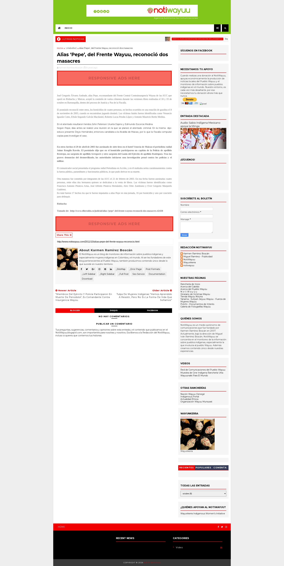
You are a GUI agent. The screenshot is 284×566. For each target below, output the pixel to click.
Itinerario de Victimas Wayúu (195, 294)
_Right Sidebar (106, 274)
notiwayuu (188, 265)
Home (60, 48)
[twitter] (222, 527)
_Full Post (123, 274)
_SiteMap (120, 269)
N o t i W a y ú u (188, 291)
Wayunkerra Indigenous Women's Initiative (202, 513)
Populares (203, 467)
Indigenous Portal (189, 396)
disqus (113, 310)
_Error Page (135, 269)
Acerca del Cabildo (189, 286)
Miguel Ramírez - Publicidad (197, 256)
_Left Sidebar (88, 274)
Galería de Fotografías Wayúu (195, 306)
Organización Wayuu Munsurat (196, 401)
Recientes (186, 467)
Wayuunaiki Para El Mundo (194, 375)
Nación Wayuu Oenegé (192, 394)
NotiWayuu (189, 259)
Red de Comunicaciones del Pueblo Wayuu (202, 369)
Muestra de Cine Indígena (194, 372)
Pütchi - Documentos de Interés (197, 304)
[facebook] (218, 527)
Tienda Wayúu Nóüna (191, 296)
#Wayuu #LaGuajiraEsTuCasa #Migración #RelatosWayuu (188, 39)
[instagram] (226, 527)
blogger (75, 310)
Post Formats (153, 269)
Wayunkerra (189, 262)
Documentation (157, 274)
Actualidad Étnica (189, 399)
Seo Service (139, 274)
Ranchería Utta (215, 372)
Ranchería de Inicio (190, 284)
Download (87, 278)
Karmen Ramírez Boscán (196, 253)
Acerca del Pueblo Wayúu (193, 289)
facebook (152, 310)
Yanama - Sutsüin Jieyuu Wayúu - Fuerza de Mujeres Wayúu (203, 300)
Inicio (68, 28)
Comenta (220, 467)
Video (179, 547)
